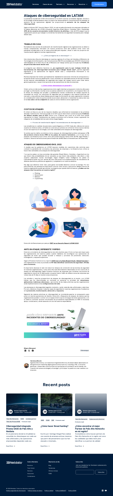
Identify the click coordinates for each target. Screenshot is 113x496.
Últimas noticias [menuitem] (53, 471)
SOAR (47, 420)
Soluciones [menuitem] (30, 473)
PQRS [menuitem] (50, 473)
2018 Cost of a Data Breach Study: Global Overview (69, 261)
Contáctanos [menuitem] (31, 476)
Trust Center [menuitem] (31, 468)
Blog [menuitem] (50, 465)
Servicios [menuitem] (35, 4)
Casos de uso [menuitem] (47, 4)
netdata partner (31, 419)
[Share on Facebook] (32, 350)
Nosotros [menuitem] (82, 4)
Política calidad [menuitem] (48, 490)
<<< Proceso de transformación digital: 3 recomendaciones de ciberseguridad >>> (56, 122)
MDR (42, 420)
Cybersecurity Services (96, 419)
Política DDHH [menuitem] (72, 490)
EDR (53, 420)
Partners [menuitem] (59, 4)
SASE (22, 419)
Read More (10, 446)
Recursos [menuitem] (70, 4)
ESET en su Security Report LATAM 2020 (64, 243)
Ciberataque (85, 350)
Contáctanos (99, 4)
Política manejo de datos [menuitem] (35, 490)
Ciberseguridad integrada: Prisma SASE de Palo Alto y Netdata (19, 429)
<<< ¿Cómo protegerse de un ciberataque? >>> (56, 56)
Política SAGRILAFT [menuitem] (60, 490)
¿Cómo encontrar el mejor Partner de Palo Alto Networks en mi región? (90, 429)
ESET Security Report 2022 (44, 27)
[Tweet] (29, 350)
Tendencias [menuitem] (52, 468)
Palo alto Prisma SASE (13, 421)
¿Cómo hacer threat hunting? (54, 426)
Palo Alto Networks (12, 419)
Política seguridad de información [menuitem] (16, 490)
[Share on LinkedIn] (25, 350)
